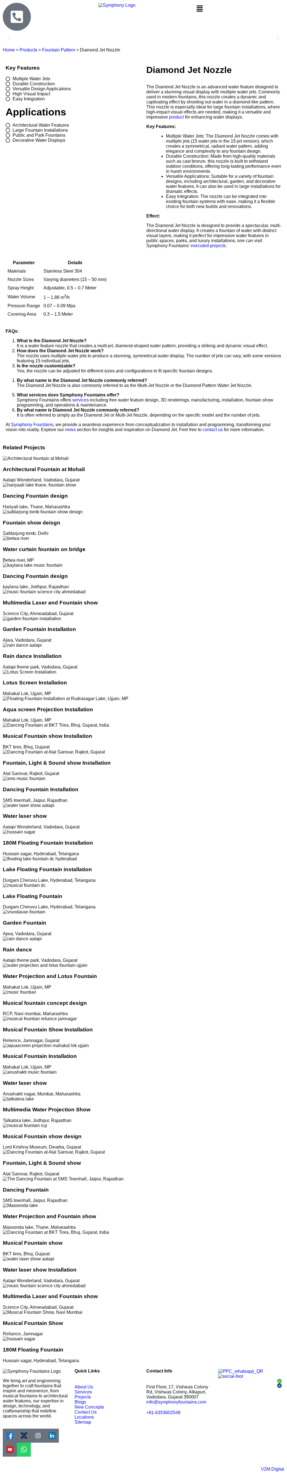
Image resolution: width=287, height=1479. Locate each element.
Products (28, 50)
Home (9, 50)
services (80, 400)
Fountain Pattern (58, 50)
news (70, 429)
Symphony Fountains (32, 424)
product (176, 117)
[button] (239, 9)
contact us (213, 429)
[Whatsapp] (24, 1450)
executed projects (208, 245)
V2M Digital (272, 1469)
